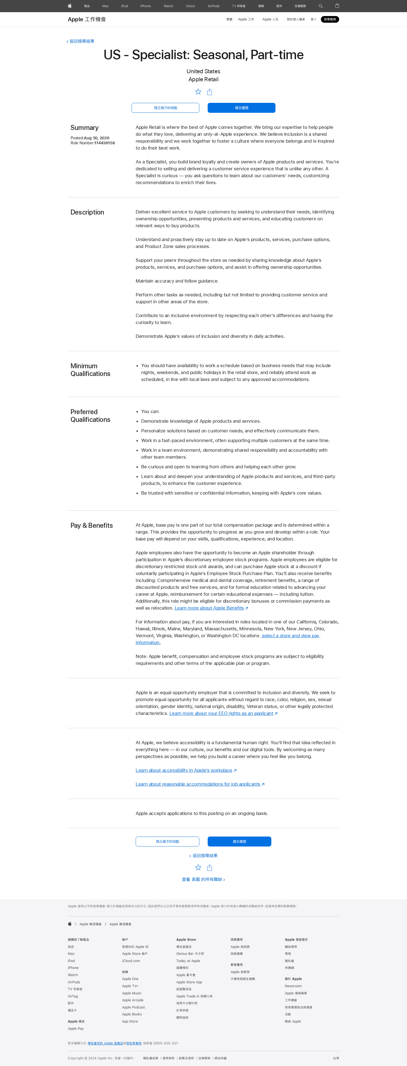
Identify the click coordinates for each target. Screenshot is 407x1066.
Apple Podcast (133, 1007)
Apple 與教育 (240, 972)
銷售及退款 (186, 1058)
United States (203, 71)
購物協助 (182, 1017)
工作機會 (291, 1000)
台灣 (336, 1058)
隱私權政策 (150, 1058)
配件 (71, 1003)
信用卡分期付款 (187, 1003)
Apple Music (131, 993)
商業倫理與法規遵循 (298, 1007)
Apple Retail (203, 79)
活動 (288, 1014)
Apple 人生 (270, 19)
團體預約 (182, 968)
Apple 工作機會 (87, 19)
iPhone (73, 968)
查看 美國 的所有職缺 (202, 879)
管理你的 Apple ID (135, 947)
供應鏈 (289, 968)
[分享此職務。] (209, 92)
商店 (71, 947)
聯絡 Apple (293, 1021)
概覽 (229, 19)
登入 (314, 19)
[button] (320, 6)
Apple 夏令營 (185, 975)
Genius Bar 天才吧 (190, 953)
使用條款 (169, 1058)
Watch (73, 975)
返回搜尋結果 (81, 41)
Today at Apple (188, 961)
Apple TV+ (130, 986)
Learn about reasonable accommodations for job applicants (198, 784)
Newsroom (293, 986)
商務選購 (237, 953)
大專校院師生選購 (243, 979)
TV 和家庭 (75, 989)
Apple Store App (189, 982)
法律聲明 (204, 1058)
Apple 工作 (246, 19)
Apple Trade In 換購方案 (194, 996)
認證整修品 (184, 989)
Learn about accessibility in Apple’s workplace (184, 770)
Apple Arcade (132, 1000)
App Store (130, 1021)
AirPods (74, 982)
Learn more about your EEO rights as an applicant (221, 713)
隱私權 (289, 961)
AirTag (73, 996)
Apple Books (132, 1014)
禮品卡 (72, 1010)
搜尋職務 (330, 19)
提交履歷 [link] (241, 108)
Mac (71, 953)
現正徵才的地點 (165, 108)
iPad (71, 961)
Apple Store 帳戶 (135, 953)
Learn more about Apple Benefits (209, 608)
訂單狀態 (182, 1010)
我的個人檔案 (296, 19)
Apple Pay (76, 1028)
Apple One (130, 979)
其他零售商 (133, 1043)
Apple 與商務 (240, 947)
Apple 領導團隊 (296, 993)
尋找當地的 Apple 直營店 (105, 1043)
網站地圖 (221, 1058)
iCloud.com (131, 961)
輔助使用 (291, 947)
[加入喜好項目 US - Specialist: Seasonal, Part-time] (198, 91)
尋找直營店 (184, 947)
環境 (288, 953)
